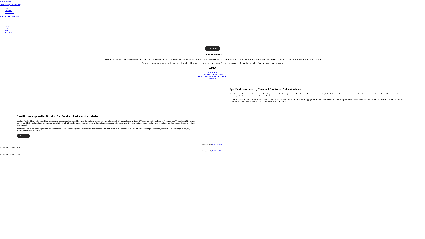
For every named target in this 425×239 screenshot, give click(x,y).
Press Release (9, 13)
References (212, 78)
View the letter (212, 48)
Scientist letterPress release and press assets (212, 73)
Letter (7, 9)
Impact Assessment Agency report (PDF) (212, 76)
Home (7, 26)
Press (7, 30)
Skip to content (5, 1)
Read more (23, 136)
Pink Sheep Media (217, 144)
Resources (8, 11)
